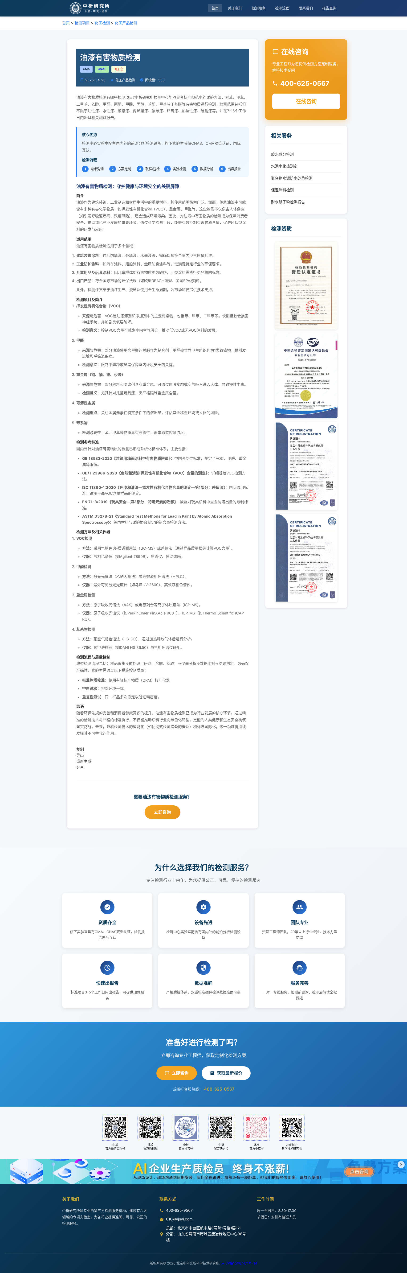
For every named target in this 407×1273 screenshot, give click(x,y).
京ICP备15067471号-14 (239, 1263)
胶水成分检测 (282, 154)
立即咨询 (162, 812)
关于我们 (235, 8)
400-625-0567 (219, 1089)
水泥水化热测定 (284, 166)
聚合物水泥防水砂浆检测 (292, 178)
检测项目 (82, 23)
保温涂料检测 (282, 190)
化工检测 (102, 23)
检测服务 (259, 8)
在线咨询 (306, 101)
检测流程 (282, 8)
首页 (215, 8)
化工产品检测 (126, 23)
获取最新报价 (229, 1073)
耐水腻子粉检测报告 (288, 202)
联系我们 (306, 8)
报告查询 (329, 8)
